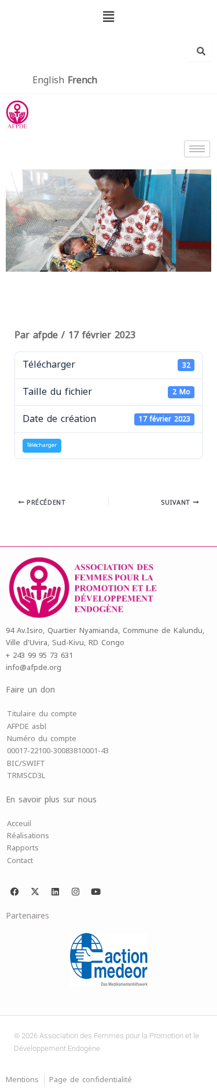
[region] (108, 220)
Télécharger (42, 445)
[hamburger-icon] (197, 148)
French (82, 80)
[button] (108, 17)
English (48, 80)
